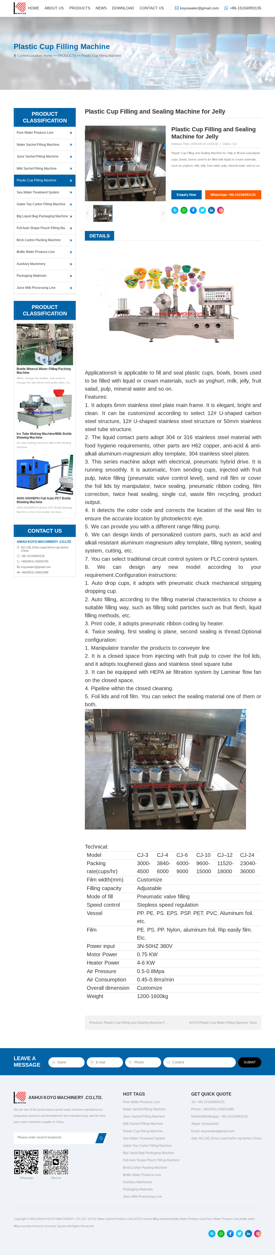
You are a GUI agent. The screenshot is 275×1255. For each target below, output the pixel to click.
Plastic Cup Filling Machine (101, 56)
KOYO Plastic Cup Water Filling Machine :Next (223, 1023)
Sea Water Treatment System (38, 192)
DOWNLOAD (123, 8)
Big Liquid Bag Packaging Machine (42, 216)
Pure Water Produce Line (35, 133)
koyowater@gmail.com (199, 8)
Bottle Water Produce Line (36, 252)
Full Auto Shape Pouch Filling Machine (45, 228)
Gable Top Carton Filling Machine (41, 204)
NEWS (101, 8)
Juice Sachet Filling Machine (38, 156)
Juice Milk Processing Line (36, 288)
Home (48, 56)
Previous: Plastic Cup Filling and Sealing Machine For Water (129, 1023)
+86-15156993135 (245, 8)
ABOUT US (54, 8)
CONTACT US (152, 8)
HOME (33, 8)
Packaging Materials (31, 276)
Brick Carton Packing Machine (39, 240)
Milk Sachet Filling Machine (37, 168)
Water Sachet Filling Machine (38, 145)
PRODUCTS (79, 8)
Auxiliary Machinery (31, 264)
